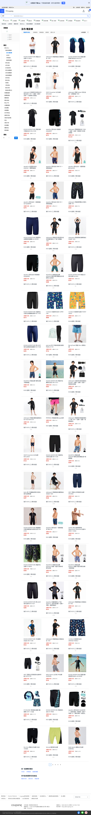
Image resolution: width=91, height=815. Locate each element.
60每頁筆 (83, 32)
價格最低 (35, 32)
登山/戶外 (6, 103)
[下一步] (63, 764)
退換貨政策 (34, 795)
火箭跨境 (10, 24)
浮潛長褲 (8, 58)
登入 (74, 7)
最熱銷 (47, 32)
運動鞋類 (6, 98)
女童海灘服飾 (8, 75)
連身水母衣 (24, 778)
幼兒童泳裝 (8, 68)
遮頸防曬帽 (9, 60)
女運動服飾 (7, 105)
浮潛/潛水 (7, 85)
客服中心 (83, 7)
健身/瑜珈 (6, 100)
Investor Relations (12, 795)
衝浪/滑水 (7, 88)
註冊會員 (78, 7)
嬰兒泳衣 (31, 778)
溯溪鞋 (7, 83)
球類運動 (6, 110)
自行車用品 (7, 113)
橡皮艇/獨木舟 (8, 90)
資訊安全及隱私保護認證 (14, 798)
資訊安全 (3, 798)
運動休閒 (16, 24)
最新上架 (53, 32)
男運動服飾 (7, 93)
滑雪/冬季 (6, 123)
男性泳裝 (7, 63)
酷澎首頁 (4, 24)
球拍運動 (6, 108)
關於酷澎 (3, 795)
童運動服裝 (7, 95)
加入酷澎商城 (25, 798)
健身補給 (6, 130)
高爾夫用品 (7, 115)
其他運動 (6, 125)
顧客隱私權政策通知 (53, 795)
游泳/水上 (22, 24)
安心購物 (63, 795)
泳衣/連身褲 (37, 24)
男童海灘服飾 (29, 24)
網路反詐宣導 (34, 798)
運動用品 (6, 128)
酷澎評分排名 (27, 32)
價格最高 (41, 32)
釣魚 (5, 120)
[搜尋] (88, 16)
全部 (3, 16)
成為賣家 (88, 7)
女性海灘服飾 (8, 73)
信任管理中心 (43, 795)
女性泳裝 (7, 65)
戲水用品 (7, 80)
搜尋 (16, 138)
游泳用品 (7, 78)
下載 (63, 3)
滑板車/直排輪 (7, 118)
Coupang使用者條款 (24, 795)
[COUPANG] (16, 805)
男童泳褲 (37, 778)
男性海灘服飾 (8, 70)
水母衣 (7, 55)
